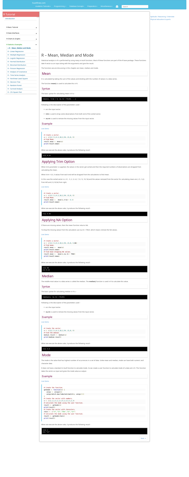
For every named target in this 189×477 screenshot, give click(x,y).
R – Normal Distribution (16, 62)
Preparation (91, 6)
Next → (143, 438)
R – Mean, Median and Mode (20, 48)
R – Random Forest (15, 85)
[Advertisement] (94, 30)
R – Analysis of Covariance (17, 72)
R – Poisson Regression (16, 68)
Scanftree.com (39, 2)
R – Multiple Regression (16, 55)
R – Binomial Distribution (17, 65)
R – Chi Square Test (15, 92)
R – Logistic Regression (16, 58)
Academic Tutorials (42, 6)
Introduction (10, 18)
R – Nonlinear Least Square (18, 79)
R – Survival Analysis (15, 89)
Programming (59, 6)
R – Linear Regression (16, 51)
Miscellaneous (106, 6)
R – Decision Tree (14, 82)
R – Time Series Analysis (16, 75)
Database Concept (76, 6)
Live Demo (45, 129)
